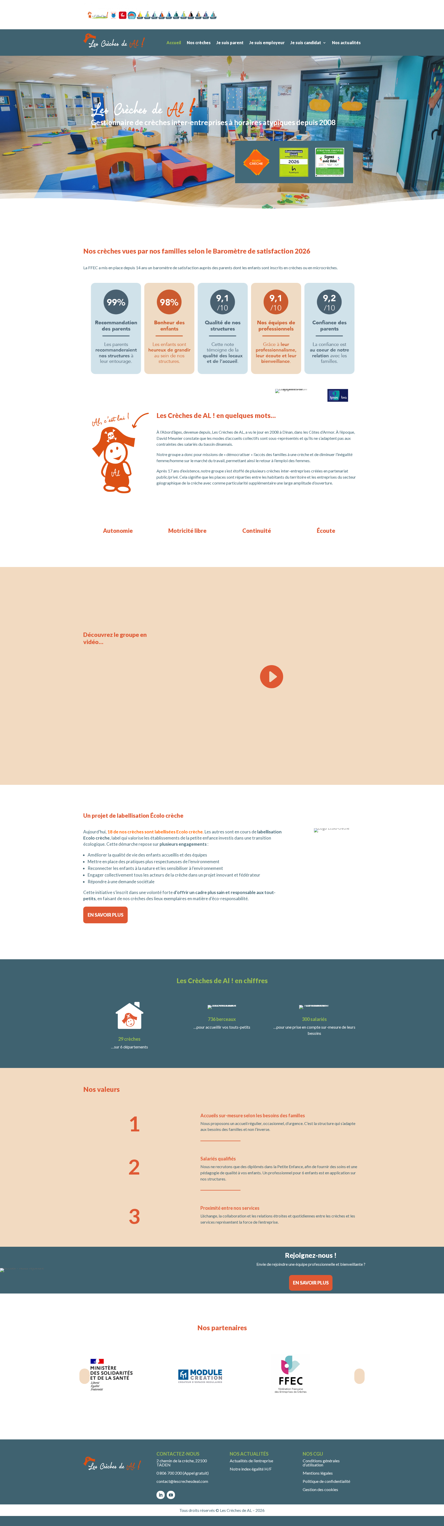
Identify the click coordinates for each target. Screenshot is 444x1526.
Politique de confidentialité (326, 1481)
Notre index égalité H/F (251, 1468)
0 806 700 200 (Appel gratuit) (182, 1473)
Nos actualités (346, 42)
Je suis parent (230, 42)
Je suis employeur (267, 42)
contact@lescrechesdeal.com (182, 1481)
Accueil (173, 42)
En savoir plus (105, 915)
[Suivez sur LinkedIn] (160, 1495)
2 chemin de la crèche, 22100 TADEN (181, 1462)
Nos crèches (199, 42)
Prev (84, 1376)
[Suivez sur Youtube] (171, 1495)
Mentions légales (318, 1473)
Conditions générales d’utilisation (321, 1462)
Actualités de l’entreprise (251, 1460)
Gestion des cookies (320, 1489)
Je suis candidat (305, 42)
